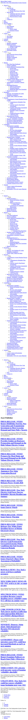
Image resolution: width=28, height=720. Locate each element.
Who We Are (10, 8)
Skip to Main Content (6, 1)
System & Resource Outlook (17, 113)
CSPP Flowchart (14, 114)
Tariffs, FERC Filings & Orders (14, 96)
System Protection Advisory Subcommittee (17, 171)
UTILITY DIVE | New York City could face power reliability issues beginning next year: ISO (13, 683)
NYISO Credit (13, 47)
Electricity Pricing (14, 30)
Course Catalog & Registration (14, 186)
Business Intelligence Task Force (18, 141)
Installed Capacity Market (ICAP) (15, 79)
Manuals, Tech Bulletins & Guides (15, 93)
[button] (1, 193)
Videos (8, 32)
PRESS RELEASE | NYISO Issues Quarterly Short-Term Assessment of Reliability (12, 559)
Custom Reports (14, 75)
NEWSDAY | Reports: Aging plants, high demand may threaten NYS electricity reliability (12, 628)
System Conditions (11, 65)
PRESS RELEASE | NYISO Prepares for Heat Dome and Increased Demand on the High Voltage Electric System (13, 457)
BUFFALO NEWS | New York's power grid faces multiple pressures (13, 572)
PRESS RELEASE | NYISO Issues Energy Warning (12, 516)
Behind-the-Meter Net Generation (18, 89)
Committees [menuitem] (7, 124)
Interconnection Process (13, 116)
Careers (6, 33)
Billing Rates (16, 204)
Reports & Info (13, 72)
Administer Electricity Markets (17, 13)
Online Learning (11, 187)
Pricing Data (13, 68)
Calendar (6, 39)
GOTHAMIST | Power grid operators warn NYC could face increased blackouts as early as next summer (13, 643)
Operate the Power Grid (16, 15)
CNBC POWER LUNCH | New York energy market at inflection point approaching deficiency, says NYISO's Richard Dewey (14, 612)
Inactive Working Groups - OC (17, 176)
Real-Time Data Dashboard (13, 64)
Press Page (6, 697)
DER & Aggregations (15, 86)
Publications (10, 27)
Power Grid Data (14, 69)
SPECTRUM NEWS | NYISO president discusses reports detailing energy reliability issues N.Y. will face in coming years (14, 597)
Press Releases (10, 26)
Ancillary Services (14, 76)
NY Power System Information (14, 120)
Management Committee (13, 126)
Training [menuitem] (6, 184)
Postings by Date (14, 74)
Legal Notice (7, 716)
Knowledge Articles (12, 50)
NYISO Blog (7, 695)
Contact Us (9, 19)
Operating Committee (12, 156)
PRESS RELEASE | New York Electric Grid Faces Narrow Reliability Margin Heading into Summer (13, 493)
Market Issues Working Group (17, 151)
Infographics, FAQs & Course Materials (16, 189)
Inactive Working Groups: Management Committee (16, 296)
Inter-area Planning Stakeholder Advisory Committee (17, 164)
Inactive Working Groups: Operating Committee (16, 341)
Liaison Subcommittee (15, 131)
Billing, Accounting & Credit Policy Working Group (17, 139)
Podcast (6, 22)
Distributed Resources (12, 85)
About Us (6, 5)
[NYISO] (13, 2)
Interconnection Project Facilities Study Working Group (18, 161)
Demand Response (14, 88)
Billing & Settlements (15, 46)
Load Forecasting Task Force (17, 149)
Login (5, 51)
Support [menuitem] (6, 195)
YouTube (6, 706)
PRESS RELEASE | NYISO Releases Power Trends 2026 (12, 482)
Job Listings (10, 36)
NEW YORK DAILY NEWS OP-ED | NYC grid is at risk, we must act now (14, 583)
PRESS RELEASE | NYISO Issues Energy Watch (12, 506)
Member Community (12, 43)
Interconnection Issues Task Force (18, 166)
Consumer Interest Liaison (13, 180)
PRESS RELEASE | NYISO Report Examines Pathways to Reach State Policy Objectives (13, 657)
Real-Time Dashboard (12, 215)
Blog (5, 20)
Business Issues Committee (13, 137)
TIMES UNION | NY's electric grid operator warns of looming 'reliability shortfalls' (13, 670)
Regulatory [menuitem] (6, 92)
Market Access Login (12, 90)
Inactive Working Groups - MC (17, 135)
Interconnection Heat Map (16, 117)
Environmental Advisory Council (15, 182)
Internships (9, 37)
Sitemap (6, 718)
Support (6, 40)
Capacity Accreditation (15, 81)
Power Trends (13, 29)
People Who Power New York (17, 11)
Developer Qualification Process (15, 121)
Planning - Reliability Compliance (15, 119)
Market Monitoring (11, 49)
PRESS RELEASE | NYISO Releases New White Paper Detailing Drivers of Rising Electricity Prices (12, 527)
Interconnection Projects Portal (14, 54)
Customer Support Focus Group (15, 183)
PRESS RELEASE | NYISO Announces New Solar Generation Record (12, 471)
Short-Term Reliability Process (14, 123)
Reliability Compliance (12, 95)
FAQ (8, 18)
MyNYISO (9, 60)
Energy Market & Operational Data (15, 67)
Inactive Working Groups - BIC (18, 155)
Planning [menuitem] (6, 97)
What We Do (10, 12)
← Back (9, 6)
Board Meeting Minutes (13, 179)
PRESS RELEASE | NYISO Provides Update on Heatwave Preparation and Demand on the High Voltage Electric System (13, 442)
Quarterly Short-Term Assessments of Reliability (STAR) (18, 108)
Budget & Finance (11, 44)
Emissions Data (14, 78)
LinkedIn (6, 704)
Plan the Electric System (16, 16)
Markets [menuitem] (6, 62)
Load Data (12, 71)
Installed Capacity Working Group (18, 148)
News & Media (8, 23)
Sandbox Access (11, 58)
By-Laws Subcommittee (16, 130)
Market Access (10, 56)
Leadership (12, 9)
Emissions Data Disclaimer (19, 231)
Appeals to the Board (12, 177)
